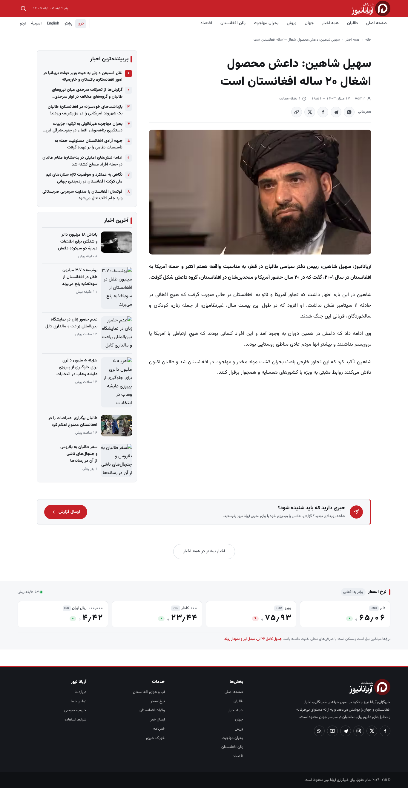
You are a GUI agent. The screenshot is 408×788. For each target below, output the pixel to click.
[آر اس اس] (319, 731)
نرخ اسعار (158, 701)
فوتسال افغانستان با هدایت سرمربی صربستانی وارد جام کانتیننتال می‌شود (82, 195)
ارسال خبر (157, 720)
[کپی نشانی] (296, 112)
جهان (309, 23)
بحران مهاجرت (266, 23)
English (53, 24)
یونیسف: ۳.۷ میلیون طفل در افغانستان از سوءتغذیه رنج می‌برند (79, 277)
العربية (36, 24)
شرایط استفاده (75, 720)
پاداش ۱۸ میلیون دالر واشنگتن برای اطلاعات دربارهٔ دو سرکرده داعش (77, 242)
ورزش (291, 23)
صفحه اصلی (376, 23)
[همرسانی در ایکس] (309, 112)
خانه (368, 39)
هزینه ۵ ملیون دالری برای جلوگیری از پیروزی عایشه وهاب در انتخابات (76, 367)
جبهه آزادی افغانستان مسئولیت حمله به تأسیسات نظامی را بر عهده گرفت (88, 144)
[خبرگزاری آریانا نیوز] (370, 8)
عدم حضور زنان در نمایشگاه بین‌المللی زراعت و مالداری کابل (71, 323)
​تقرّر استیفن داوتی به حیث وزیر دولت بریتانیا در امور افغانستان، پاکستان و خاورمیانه (82, 76)
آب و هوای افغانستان (149, 692)
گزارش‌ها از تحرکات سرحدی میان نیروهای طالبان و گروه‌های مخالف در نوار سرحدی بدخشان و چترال (87, 93)
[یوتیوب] (332, 731)
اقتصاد (206, 23)
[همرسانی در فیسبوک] (322, 112)
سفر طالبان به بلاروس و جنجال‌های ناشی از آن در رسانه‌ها (78, 454)
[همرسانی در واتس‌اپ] (349, 112)
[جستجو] (23, 8)
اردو (23, 24)
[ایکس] (371, 731)
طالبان (352, 23)
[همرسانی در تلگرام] (336, 112)
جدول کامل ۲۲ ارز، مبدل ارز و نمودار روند (253, 639)
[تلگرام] (345, 731)
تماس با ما (78, 701)
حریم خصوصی (75, 710)
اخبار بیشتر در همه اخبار (204, 551)
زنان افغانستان (233, 23)
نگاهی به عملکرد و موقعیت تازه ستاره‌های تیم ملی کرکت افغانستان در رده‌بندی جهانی (84, 178)
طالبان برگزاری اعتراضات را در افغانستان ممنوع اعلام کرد (72, 421)
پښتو (68, 24)
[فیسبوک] (385, 731)
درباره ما (80, 692)
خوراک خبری (155, 738)
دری (81, 24)
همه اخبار (330, 23)
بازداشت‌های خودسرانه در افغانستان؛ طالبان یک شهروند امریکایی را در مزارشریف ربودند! (85, 110)
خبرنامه (159, 729)
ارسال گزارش (69, 512)
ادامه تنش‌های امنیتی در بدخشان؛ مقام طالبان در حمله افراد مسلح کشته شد (82, 161)
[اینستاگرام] (358, 731)
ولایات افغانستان (152, 710)
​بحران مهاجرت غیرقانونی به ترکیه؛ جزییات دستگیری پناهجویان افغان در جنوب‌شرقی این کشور (84, 127)
